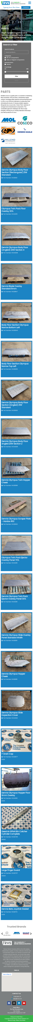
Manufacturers (9, 62)
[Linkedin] (19, 1003)
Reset (16, 80)
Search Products (9, 49)
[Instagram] (14, 1003)
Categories (8, 55)
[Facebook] (9, 1003)
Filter (16, 76)
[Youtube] (24, 1003)
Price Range (8, 67)
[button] (2, 933)
